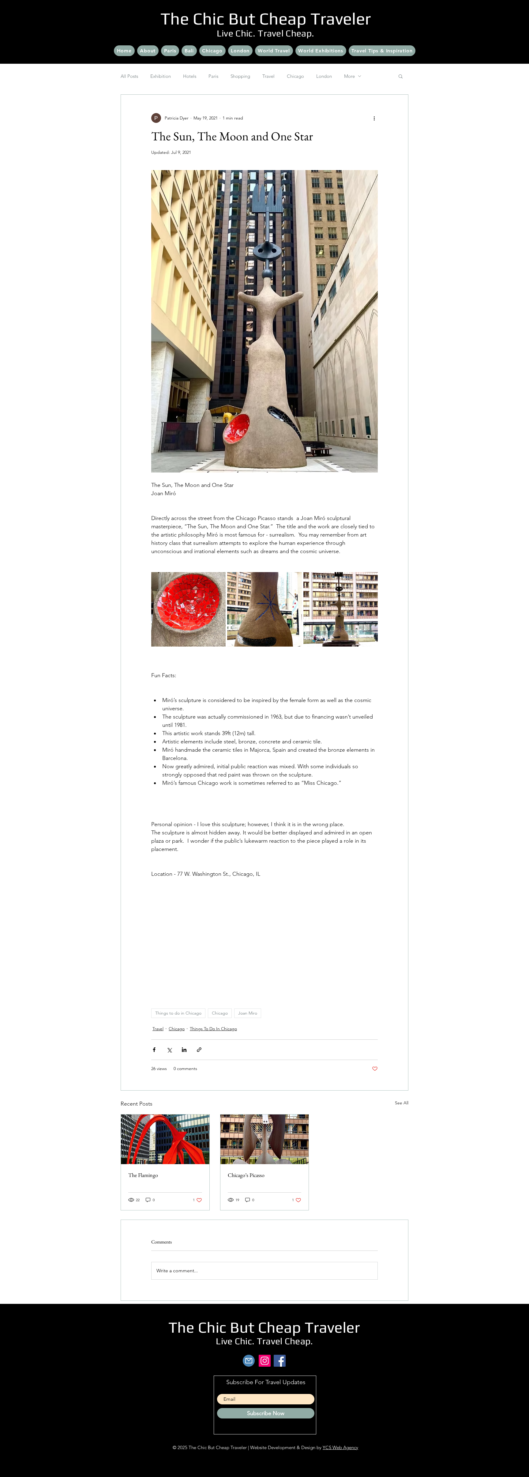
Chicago (295, 76)
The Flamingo (143, 1175)
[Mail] (249, 1361)
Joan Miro (247, 1013)
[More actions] (374, 118)
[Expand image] (264, 321)
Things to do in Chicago (178, 1013)
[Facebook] (280, 1361)
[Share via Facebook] (154, 1050)
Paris (213, 76)
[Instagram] (265, 1361)
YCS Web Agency (340, 1447)
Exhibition (160, 76)
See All (401, 1103)
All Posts (129, 76)
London (324, 76)
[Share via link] (199, 1050)
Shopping (240, 76)
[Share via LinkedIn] (184, 1050)
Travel (268, 76)
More (349, 76)
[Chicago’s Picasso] (264, 1139)
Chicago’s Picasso (246, 1175)
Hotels (189, 76)
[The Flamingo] (165, 1139)
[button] (400, 76)
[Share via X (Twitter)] (169, 1050)
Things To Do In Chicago (213, 1028)
